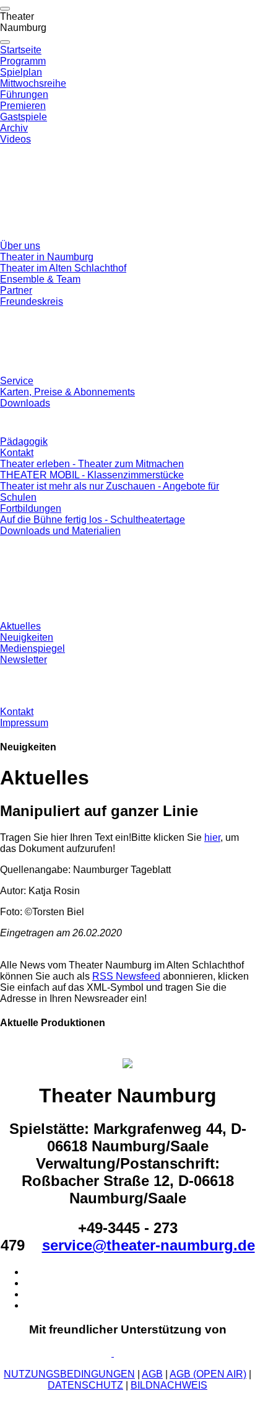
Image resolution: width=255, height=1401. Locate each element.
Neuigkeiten (26, 637)
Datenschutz (85, 1385)
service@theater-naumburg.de (148, 1245)
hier (212, 837)
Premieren (23, 105)
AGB (152, 1374)
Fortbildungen (30, 508)
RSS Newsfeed (126, 976)
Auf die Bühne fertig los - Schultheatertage (92, 519)
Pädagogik (24, 441)
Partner (16, 290)
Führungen (24, 94)
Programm (23, 61)
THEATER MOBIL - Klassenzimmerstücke (92, 475)
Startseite (20, 50)
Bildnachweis (169, 1385)
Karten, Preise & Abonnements (67, 392)
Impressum (24, 723)
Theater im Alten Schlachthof (63, 268)
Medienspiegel (32, 648)
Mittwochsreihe (33, 83)
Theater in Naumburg (46, 257)
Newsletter (23, 659)
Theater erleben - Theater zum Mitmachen (92, 464)
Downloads (25, 403)
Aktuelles (20, 626)
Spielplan (21, 72)
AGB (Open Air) (208, 1374)
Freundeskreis (31, 301)
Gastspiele (23, 117)
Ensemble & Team (40, 279)
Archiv (14, 128)
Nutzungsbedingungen (69, 1374)
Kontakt (16, 452)
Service (16, 381)
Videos (15, 139)
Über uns (20, 245)
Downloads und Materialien (60, 530)
